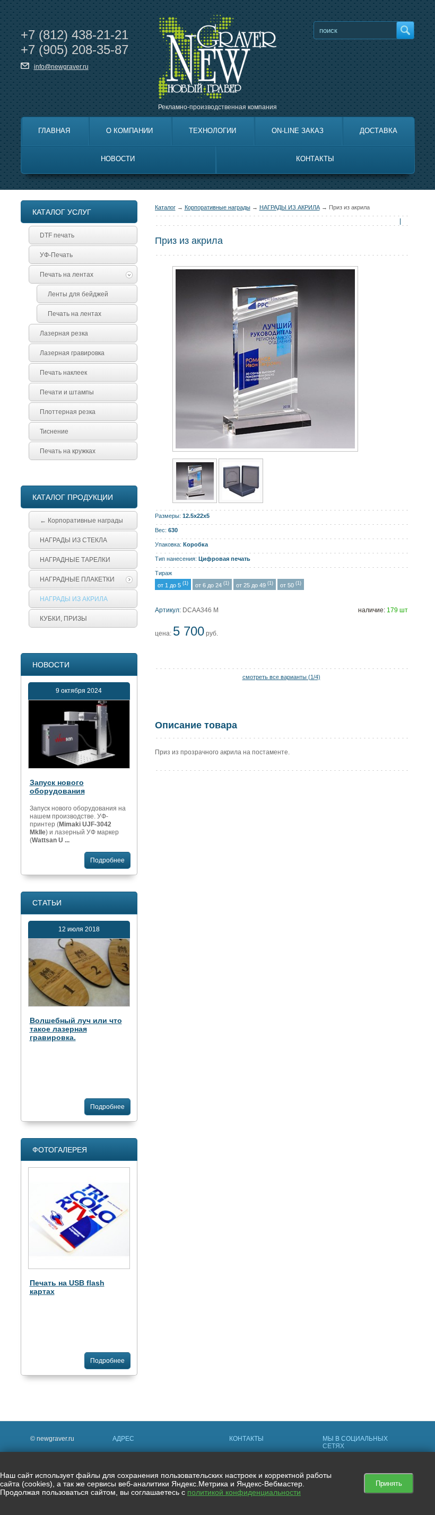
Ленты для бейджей (78, 294)
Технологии (212, 131)
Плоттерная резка (67, 412)
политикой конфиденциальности (244, 1492)
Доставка (378, 131)
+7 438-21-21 (74, 35)
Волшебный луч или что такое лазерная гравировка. (76, 1029)
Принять (389, 1483)
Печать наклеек (63, 372)
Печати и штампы (67, 392)
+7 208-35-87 (74, 49)
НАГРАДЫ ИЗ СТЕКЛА (73, 540)
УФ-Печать (56, 255)
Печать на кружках (67, 451)
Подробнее (107, 860)
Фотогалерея (59, 1150)
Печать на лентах (66, 274)
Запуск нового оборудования (57, 786)
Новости (118, 159)
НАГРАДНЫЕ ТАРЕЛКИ (75, 559)
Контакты (315, 159)
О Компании (129, 131)
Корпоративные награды (217, 207)
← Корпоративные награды (81, 520)
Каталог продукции (72, 497)
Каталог (165, 207)
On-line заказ (298, 131)
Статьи (47, 903)
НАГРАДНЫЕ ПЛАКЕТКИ (77, 579)
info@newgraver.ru (61, 67)
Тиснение (54, 431)
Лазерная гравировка (72, 353)
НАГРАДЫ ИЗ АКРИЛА (289, 207)
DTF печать (57, 235)
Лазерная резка (64, 333)
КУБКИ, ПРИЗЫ (63, 618)
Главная (54, 131)
